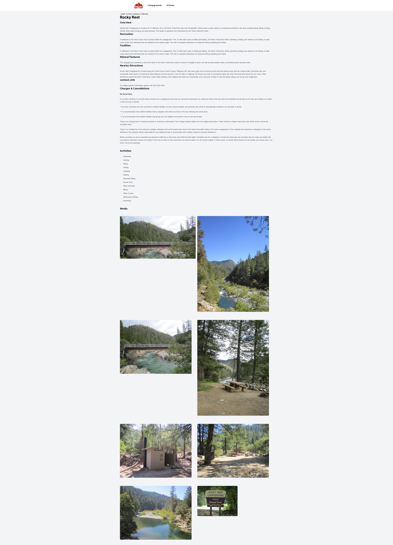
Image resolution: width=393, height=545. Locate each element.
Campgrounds (155, 5)
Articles (170, 5)
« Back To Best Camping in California (134, 14)
